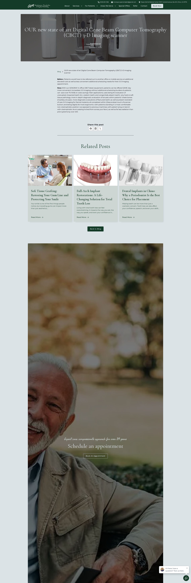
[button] (77, 6)
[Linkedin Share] (95, 129)
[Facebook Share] (91, 129)
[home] (39, 6)
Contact (144, 6)
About (67, 6)
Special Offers (124, 6)
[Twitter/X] (100, 129)
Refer (135, 6)
